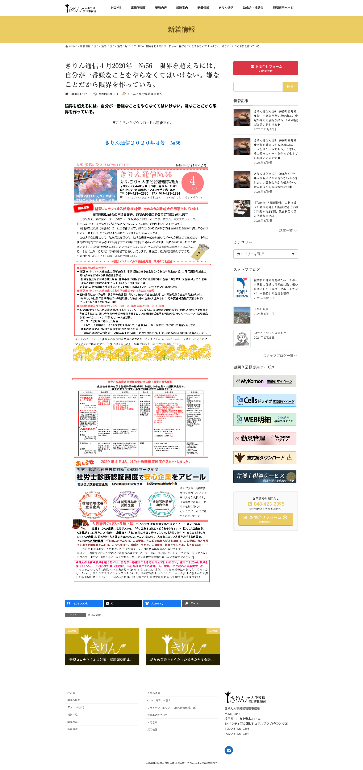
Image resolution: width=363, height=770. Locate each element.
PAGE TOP (352, 759)
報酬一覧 (72, 714)
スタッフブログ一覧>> (280, 356)
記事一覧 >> (288, 231)
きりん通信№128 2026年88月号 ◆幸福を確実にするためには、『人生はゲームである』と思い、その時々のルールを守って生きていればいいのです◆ (276, 149)
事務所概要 (73, 700)
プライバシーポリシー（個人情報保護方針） (172, 707)
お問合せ (152, 722)
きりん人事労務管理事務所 (242, 708)
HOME (71, 692)
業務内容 (72, 721)
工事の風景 (261, 309)
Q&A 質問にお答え (159, 700)
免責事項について (157, 715)
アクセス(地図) (75, 707)
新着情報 (72, 729)
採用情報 (152, 729)
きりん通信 (94, 615)
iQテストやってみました (270, 332)
